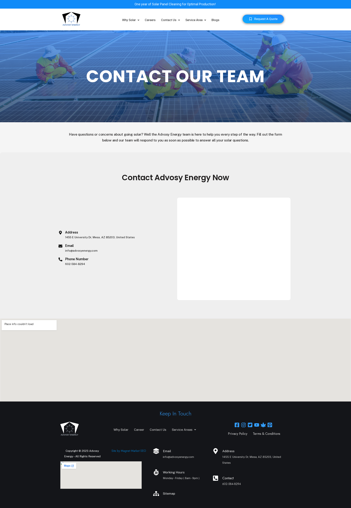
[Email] (60, 246)
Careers (150, 20)
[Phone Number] (60, 259)
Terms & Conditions (266, 433)
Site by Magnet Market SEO (129, 451)
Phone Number (76, 259)
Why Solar (129, 20)
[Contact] (215, 478)
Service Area (194, 20)
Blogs (215, 20)
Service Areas (182, 430)
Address (71, 232)
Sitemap (169, 493)
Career (139, 430)
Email (69, 246)
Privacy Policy (237, 433)
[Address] (60, 233)
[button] (130, 20)
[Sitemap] (156, 493)
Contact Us (168, 20)
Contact (228, 478)
